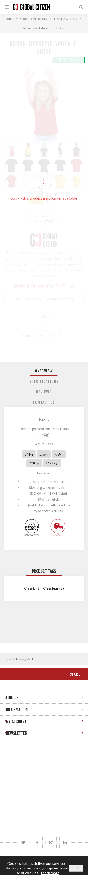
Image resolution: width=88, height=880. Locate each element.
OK (76, 868)
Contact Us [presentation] (44, 402)
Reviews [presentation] (44, 392)
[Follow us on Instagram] (51, 842)
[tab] (44, 371)
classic (29, 588)
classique (51, 588)
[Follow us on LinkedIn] (64, 842)
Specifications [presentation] (44, 381)
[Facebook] (37, 842)
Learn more (50, 872)
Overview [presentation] (44, 371)
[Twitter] (23, 842)
